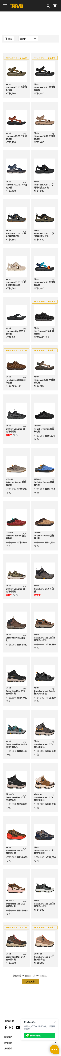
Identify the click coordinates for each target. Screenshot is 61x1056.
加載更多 (30, 981)
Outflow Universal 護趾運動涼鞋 (15, 430)
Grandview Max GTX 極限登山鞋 (15, 692)
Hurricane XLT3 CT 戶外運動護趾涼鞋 (44, 186)
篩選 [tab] (10, 38)
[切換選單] (5, 5)
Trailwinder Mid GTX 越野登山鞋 (15, 851)
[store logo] (18, 6)
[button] (24, 85)
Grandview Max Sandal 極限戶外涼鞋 (44, 639)
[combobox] (35, 12)
